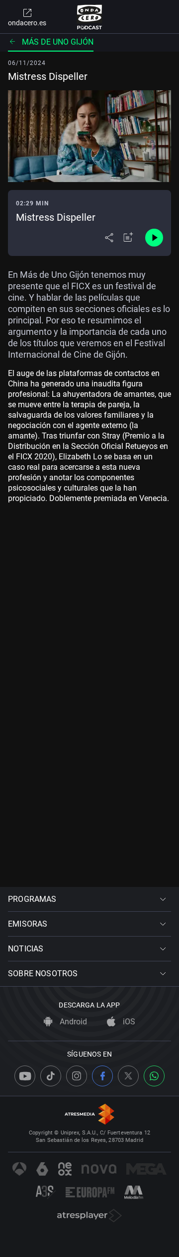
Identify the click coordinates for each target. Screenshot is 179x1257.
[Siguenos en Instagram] (76, 1076)
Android (72, 1021)
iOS (128, 1021)
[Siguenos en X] (128, 1076)
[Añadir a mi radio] (128, 238)
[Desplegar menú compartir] (109, 238)
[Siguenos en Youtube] (24, 1076)
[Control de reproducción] (154, 238)
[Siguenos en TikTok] (50, 1076)
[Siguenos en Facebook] (102, 1076)
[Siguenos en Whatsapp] (154, 1076)
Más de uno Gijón (57, 42)
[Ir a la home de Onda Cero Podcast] (89, 17)
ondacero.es (27, 23)
